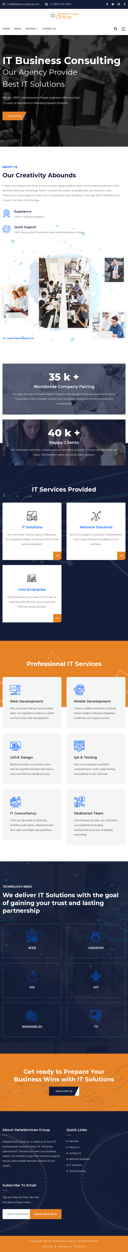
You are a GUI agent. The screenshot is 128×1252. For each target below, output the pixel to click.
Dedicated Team (88, 813)
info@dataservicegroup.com (23, 4)
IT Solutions (32, 527)
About (17, 28)
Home (6, 28)
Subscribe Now (45, 1214)
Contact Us (75, 1153)
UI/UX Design (21, 757)
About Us (74, 1147)
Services (31, 28)
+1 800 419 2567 (61, 4)
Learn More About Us (20, 338)
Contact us (49, 28)
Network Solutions (96, 527)
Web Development (26, 701)
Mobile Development (92, 701)
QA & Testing (85, 757)
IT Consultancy (23, 813)
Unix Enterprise (32, 590)
